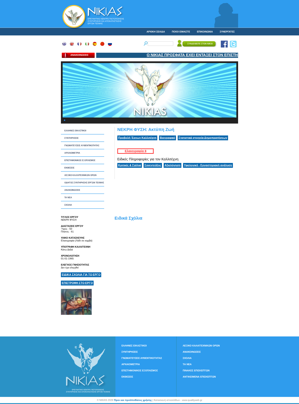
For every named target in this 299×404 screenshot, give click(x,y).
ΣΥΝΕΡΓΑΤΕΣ (227, 31)
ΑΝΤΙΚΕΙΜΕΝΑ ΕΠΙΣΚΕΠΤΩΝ (199, 376)
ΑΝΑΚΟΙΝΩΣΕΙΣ (72, 190)
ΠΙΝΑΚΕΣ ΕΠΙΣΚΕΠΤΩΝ (196, 370)
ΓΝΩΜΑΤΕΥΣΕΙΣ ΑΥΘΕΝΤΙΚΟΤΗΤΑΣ (81, 145)
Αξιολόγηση (172, 165)
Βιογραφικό (167, 137)
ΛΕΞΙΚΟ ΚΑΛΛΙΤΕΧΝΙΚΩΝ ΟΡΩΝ (80, 175)
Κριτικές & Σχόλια (129, 165)
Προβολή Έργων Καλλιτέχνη (137, 137)
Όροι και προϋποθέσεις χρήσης (133, 400)
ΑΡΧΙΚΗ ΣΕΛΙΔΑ (156, 31)
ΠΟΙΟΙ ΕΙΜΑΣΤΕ (181, 31)
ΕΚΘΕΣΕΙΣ (69, 168)
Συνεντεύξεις (152, 165)
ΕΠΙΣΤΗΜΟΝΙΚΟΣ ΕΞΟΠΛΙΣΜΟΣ (79, 160)
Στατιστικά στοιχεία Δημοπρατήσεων (203, 137)
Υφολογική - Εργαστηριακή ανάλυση (208, 165)
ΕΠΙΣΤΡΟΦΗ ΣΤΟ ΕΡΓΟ (77, 282)
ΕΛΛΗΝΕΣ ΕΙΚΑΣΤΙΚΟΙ (75, 130)
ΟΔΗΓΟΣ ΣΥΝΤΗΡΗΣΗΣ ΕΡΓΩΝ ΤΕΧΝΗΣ (84, 182)
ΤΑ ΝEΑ (68, 197)
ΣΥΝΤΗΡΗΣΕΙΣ (71, 138)
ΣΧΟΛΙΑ (68, 205)
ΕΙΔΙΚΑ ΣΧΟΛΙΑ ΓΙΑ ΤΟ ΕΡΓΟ (81, 274)
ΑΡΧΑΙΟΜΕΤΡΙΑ (72, 153)
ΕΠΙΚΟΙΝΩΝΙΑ (205, 31)
